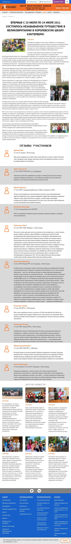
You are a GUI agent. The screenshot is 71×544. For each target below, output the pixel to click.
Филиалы (56, 12)
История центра (6, 500)
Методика (38, 12)
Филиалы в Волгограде (8, 526)
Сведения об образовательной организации (6, 531)
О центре (5, 12)
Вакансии (4, 518)
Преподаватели (29, 12)
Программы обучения (16, 12)
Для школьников (24, 503)
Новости (11, 16)
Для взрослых (23, 506)
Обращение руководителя (9, 503)
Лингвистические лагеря (43, 500)
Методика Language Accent (9, 509)
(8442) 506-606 (62, 8)
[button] (6, 2)
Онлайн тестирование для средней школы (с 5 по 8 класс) (61, 516)
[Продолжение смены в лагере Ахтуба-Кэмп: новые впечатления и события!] (35, 395)
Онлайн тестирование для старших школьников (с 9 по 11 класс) (61, 523)
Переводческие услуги (26, 514)
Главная (4, 16)
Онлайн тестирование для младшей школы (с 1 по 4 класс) (61, 510)
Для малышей (23, 500)
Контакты (57, 497)
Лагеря (49, 12)
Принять (65, 541)
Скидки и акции (6, 515)
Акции (44, 12)
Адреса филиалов (59, 500)
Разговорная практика (44, 497)
